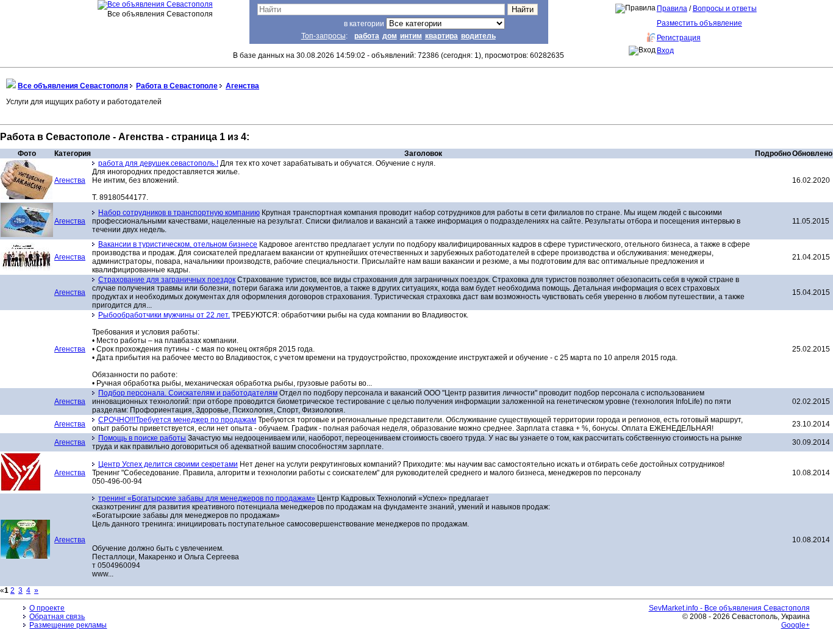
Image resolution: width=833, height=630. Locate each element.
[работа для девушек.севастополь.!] (26, 197)
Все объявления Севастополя (73, 86)
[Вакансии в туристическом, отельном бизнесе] (27, 268)
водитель (478, 36)
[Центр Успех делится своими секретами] (21, 488)
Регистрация (679, 38)
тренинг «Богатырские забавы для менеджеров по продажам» (206, 498)
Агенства (242, 86)
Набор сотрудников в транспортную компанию (179, 212)
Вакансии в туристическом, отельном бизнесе (177, 244)
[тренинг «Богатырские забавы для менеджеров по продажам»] (25, 556)
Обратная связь (57, 616)
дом (389, 36)
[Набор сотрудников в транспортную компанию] (27, 234)
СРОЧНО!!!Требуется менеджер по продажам (177, 420)
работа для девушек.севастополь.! (158, 163)
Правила (672, 8)
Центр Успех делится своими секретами (168, 464)
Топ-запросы (323, 36)
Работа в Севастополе (177, 86)
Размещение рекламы (68, 625)
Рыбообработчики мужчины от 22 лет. (164, 315)
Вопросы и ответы (725, 8)
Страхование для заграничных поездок (166, 279)
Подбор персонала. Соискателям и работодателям (187, 393)
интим (411, 36)
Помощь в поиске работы (142, 438)
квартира (441, 36)
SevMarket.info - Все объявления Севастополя (729, 608)
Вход (665, 50)
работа (366, 36)
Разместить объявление (699, 23)
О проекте (47, 608)
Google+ (795, 625)
